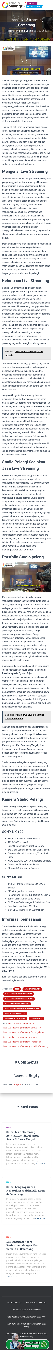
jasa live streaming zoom (15, 1013)
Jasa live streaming (32, 989)
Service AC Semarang (36, 1303)
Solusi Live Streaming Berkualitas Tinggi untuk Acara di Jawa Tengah (23, 1135)
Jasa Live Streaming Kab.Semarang (18, 994)
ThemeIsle (36, 1343)
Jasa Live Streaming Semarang (17, 1003)
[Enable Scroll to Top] (47, 1344)
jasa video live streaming (15, 1018)
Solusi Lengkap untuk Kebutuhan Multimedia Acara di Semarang (26, 1190)
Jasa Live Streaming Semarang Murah (20, 1037)
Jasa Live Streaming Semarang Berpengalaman (24, 1032)
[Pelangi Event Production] (23, 5)
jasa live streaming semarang (21, 1023)
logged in (18, 1084)
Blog (17, 989)
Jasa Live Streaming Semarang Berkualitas (22, 1008)
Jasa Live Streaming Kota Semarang (19, 999)
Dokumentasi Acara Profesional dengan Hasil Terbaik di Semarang (23, 1245)
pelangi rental (36, 1018)
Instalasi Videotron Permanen (27, 1310)
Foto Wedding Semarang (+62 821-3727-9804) (26, 1317)
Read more (40, 1163)
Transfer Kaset (14, 1303)
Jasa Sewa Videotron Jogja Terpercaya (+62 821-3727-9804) (26, 1335)
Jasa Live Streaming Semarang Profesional (22, 1042)
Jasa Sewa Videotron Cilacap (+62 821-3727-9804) (27, 1325)
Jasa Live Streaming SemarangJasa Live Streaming (25, 1046)
